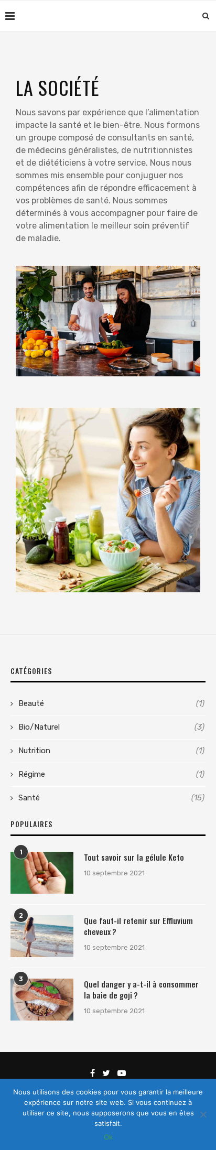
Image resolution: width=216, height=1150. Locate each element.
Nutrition (111, 750)
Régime (111, 774)
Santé (111, 797)
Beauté (111, 703)
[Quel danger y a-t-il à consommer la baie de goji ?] (41, 1000)
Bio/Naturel (111, 727)
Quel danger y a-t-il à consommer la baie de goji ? (141, 990)
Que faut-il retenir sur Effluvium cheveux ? (138, 926)
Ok (108, 1137)
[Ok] (203, 1114)
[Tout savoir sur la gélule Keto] (41, 873)
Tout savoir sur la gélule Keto (134, 857)
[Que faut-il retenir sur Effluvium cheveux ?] (41, 936)
